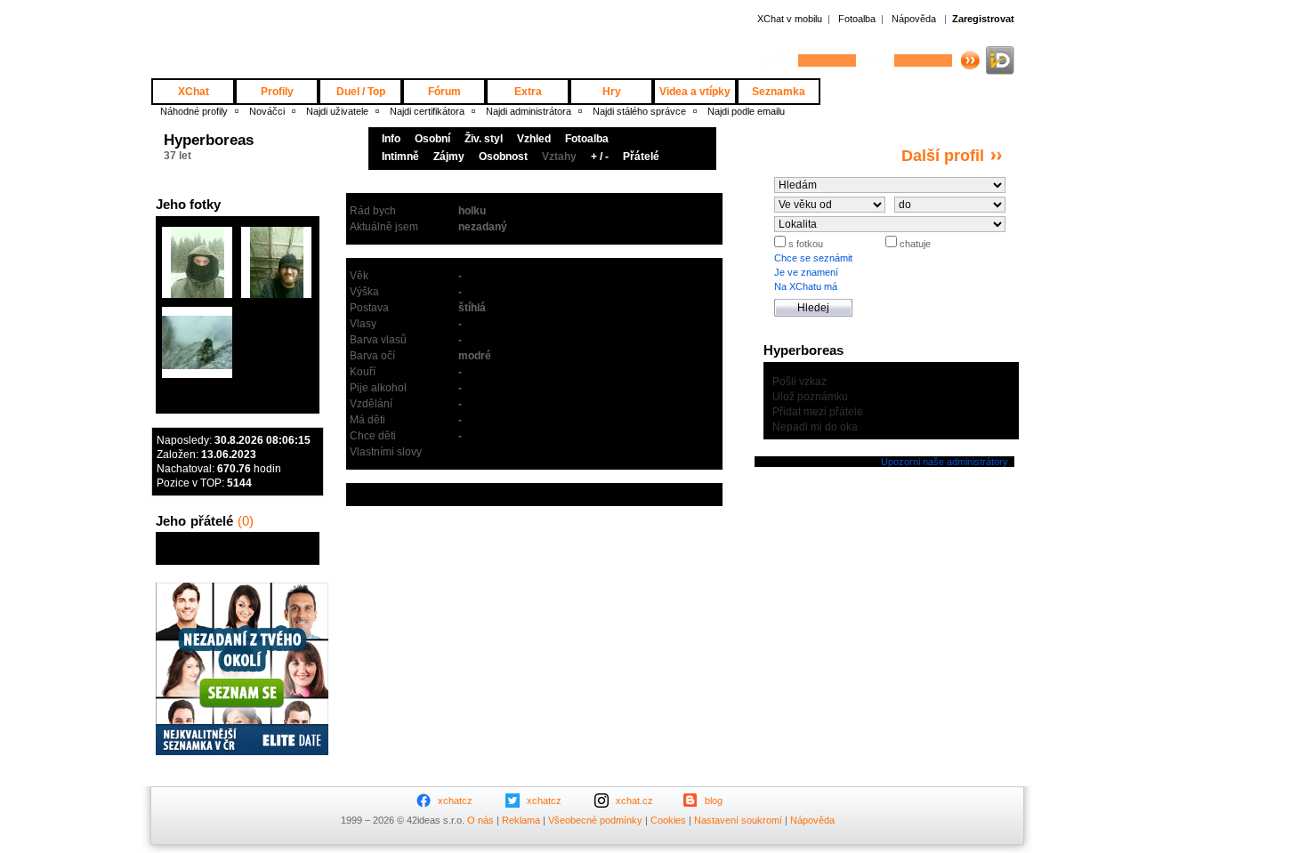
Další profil (942, 156)
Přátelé (641, 156)
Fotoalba (857, 18)
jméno (777, 59)
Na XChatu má (805, 286)
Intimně (400, 156)
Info (391, 139)
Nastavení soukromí (738, 820)
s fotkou (804, 243)
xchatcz (455, 800)
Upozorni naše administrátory (944, 461)
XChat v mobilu (789, 18)
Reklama (521, 820)
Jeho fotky (188, 204)
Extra (528, 91)
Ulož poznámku (810, 396)
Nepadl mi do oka (815, 427)
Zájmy (448, 156)
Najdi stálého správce (639, 111)
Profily (277, 91)
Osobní (432, 139)
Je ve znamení (806, 272)
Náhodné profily (194, 111)
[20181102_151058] (276, 262)
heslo (875, 59)
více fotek (293, 401)
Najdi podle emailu (746, 111)
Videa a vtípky (695, 91)
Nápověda (914, 18)
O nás (480, 820)
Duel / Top (360, 91)
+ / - (600, 156)
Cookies (668, 820)
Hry (611, 91)
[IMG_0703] (197, 342)
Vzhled (534, 139)
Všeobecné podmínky (595, 820)
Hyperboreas (209, 140)
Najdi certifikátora (427, 111)
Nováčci (267, 111)
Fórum (444, 91)
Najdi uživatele (337, 111)
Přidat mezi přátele (817, 412)
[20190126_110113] (197, 262)
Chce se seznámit (813, 258)
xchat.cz (634, 800)
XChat (193, 91)
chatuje (914, 243)
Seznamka (778, 91)
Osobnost (503, 156)
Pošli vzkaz (799, 381)
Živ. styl (483, 139)
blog (714, 800)
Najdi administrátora (528, 111)
